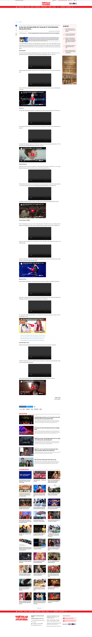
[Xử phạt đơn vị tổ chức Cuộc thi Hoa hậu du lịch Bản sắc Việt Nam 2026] (39, 583)
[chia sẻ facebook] (16, 28)
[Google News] (54, 31)
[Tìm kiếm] (16, 3)
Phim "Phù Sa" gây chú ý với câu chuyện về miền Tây (53, 562)
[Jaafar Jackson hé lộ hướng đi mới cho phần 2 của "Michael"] (54, 515)
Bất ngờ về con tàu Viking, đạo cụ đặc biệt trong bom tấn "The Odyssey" (25, 588)
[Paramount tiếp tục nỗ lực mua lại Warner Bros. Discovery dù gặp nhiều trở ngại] (25, 475)
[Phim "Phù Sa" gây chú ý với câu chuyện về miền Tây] (54, 556)
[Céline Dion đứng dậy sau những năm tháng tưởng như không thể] (25, 569)
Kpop (41, 409)
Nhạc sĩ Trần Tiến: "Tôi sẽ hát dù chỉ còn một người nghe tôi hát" (54, 508)
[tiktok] (74, 3)
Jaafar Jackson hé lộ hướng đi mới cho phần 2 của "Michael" (54, 521)
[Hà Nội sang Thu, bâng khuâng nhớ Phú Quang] (25, 556)
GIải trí (51, 611)
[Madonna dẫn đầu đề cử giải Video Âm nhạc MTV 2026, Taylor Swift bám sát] (25, 596)
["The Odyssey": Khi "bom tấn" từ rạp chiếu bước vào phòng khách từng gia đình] (54, 529)
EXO (23, 108)
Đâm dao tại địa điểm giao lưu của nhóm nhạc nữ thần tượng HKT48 (70, 51)
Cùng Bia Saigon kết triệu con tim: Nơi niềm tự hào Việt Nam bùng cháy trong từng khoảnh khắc (47, 418)
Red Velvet (55, 166)
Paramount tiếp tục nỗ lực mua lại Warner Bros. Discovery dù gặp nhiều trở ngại (25, 481)
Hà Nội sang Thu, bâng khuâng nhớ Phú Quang (25, 562)
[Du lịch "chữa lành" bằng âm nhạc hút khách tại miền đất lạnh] (54, 489)
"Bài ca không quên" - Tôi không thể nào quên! (39, 481)
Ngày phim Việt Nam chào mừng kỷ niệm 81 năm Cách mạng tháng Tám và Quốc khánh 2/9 (25, 548)
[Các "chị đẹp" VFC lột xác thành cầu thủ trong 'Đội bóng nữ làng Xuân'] (54, 569)
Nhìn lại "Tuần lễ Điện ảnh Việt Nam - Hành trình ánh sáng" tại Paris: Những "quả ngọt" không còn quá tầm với (70, 40)
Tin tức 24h (20, 611)
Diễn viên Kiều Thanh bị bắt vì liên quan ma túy (45, 459)
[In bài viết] (16, 30)
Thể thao (25, 611)
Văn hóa (43, 611)
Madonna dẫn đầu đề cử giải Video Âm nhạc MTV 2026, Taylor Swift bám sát (25, 602)
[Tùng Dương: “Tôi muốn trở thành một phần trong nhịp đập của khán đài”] (39, 489)
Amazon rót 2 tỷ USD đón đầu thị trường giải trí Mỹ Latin (39, 548)
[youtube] (72, 3)
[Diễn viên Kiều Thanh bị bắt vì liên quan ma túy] (26, 462)
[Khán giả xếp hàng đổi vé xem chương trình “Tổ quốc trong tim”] (39, 515)
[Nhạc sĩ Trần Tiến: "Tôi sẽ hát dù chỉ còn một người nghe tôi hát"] (54, 502)
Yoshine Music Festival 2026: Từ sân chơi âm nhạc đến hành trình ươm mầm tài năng (24, 494)
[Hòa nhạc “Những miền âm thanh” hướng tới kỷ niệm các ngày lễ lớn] (39, 502)
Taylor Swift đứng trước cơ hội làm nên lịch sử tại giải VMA (39, 574)
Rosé (34, 54)
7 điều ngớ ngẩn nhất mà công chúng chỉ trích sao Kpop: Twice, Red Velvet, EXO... (33, 340)
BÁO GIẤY (55, 0)
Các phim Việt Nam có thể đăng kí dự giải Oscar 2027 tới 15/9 (39, 534)
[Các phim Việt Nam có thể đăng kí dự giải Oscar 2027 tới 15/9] (39, 529)
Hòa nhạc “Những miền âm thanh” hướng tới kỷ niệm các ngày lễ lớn (39, 508)
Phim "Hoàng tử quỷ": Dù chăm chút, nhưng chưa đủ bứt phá (70, 30)
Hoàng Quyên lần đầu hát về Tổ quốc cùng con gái (53, 588)
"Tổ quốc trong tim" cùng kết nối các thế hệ (53, 602)
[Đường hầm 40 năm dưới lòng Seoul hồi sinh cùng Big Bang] (26, 430)
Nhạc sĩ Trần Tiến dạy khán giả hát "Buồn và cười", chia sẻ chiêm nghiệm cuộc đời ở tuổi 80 (54, 481)
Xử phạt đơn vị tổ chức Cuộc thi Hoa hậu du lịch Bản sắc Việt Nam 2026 (39, 588)
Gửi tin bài (70, 0)
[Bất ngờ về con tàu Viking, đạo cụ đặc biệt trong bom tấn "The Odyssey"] (25, 583)
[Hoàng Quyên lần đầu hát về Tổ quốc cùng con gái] (54, 583)
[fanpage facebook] (70, 3)
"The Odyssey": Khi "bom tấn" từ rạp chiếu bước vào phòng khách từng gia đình (53, 535)
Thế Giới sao (56, 611)
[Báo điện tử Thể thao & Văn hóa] (46, 3)
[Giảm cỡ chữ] (16, 36)
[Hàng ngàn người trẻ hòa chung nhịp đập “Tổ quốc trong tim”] (25, 502)
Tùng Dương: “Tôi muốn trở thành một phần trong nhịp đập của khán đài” (39, 494)
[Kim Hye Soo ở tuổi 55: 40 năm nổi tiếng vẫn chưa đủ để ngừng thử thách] (54, 542)
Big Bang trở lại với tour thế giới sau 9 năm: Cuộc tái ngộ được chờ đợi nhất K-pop (39, 602)
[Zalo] (76, 3)
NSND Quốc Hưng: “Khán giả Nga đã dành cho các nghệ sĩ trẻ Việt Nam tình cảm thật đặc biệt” (47, 439)
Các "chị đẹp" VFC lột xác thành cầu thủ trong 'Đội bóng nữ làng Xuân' (53, 575)
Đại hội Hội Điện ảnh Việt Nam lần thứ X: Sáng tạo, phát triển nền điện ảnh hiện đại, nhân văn (25, 521)
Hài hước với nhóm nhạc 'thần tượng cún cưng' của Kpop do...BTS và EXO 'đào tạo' (33, 335)
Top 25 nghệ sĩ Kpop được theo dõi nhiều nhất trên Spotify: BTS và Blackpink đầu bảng (43, 37)
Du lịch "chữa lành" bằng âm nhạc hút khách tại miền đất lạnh (54, 494)
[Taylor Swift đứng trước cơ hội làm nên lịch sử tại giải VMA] (39, 569)
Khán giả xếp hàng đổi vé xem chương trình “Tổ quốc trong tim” (39, 521)
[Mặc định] (16, 34)
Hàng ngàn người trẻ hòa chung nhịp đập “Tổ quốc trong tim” (24, 508)
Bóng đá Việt (31, 611)
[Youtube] (74, 0)
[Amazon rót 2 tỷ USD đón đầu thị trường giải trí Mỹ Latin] (39, 542)
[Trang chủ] (16, 7)
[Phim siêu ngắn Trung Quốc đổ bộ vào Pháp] (25, 529)
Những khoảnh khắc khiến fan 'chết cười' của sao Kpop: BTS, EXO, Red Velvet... (32, 338)
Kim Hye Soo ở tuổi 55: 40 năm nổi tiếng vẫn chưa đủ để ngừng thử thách (54, 548)
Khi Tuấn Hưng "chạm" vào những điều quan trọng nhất (70, 46)
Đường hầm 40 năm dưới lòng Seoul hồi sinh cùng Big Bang (46, 428)
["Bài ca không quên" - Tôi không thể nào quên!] (39, 475)
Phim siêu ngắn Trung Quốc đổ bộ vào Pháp (25, 534)
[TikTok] (76, 0)
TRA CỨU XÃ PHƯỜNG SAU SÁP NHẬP (62, 0)
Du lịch (47, 611)
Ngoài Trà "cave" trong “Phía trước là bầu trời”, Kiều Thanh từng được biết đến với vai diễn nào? (46, 450)
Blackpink (58, 52)
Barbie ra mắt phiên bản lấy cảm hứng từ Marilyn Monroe (39, 562)
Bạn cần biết (62, 611)
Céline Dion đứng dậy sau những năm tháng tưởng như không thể (25, 574)
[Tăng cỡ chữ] (16, 32)
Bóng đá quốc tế (37, 611)
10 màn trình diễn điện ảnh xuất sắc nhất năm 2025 (70, 34)
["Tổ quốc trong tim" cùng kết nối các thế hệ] (54, 596)
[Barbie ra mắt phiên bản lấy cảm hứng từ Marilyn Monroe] (39, 556)
